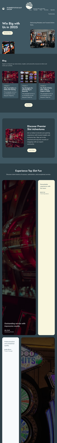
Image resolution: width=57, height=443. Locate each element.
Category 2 (25, 86)
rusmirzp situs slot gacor (14, 8)
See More (28, 105)
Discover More (7, 33)
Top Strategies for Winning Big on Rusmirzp (27, 89)
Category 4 (6, 86)
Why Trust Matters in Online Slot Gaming (10, 88)
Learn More (32, 150)
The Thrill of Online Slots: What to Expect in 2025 (46, 89)
